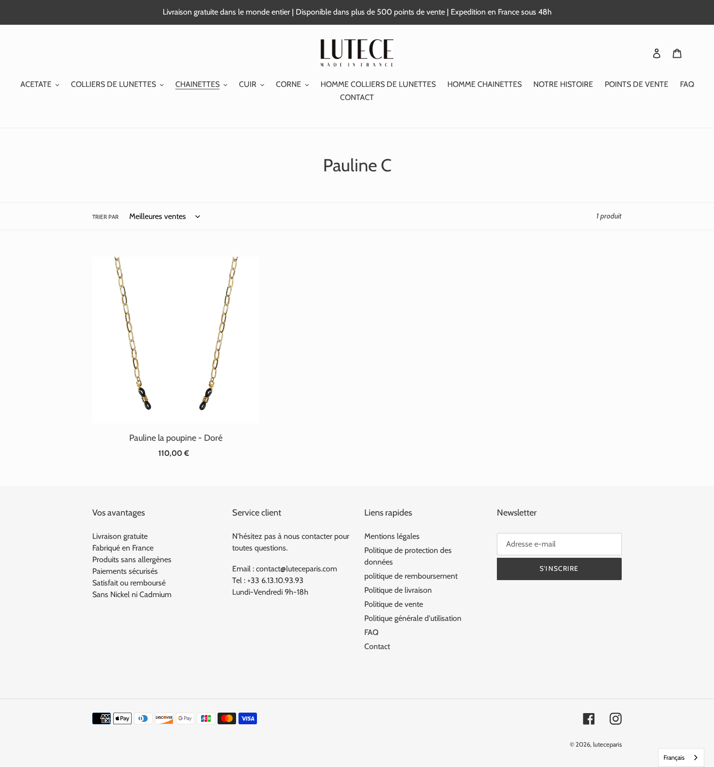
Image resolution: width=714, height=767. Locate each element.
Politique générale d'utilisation (412, 618)
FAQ (371, 632)
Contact (377, 646)
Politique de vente (393, 604)
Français (673, 757)
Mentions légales (392, 536)
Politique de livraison (398, 590)
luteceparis (607, 744)
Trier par (105, 216)
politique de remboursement (411, 576)
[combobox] (681, 757)
